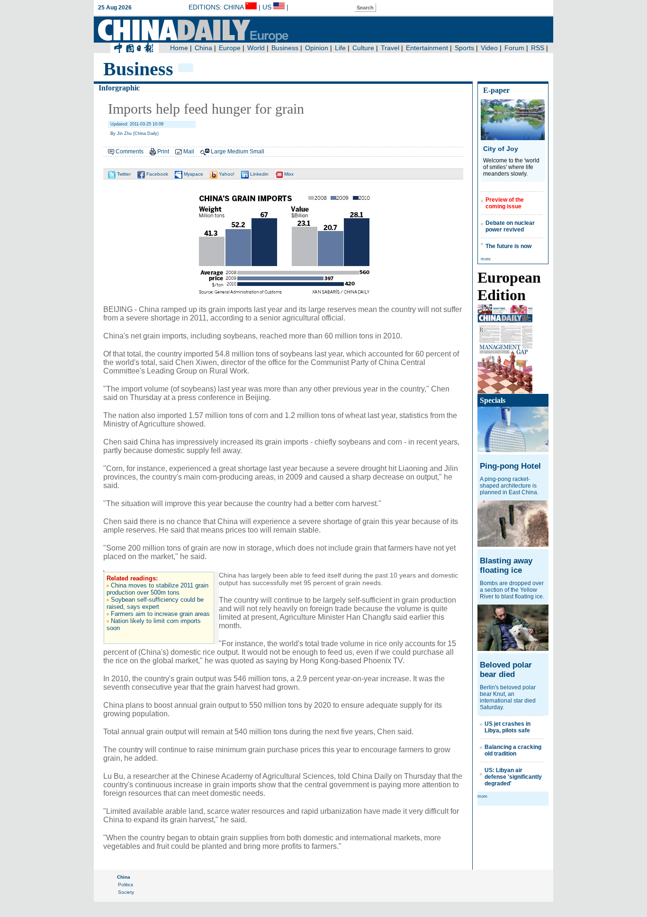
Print (163, 151)
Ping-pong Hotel (510, 466)
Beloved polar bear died (506, 669)
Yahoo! (225, 174)
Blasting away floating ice (506, 565)
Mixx (288, 174)
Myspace (192, 174)
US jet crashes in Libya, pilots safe (507, 727)
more (486, 259)
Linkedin (259, 174)
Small (257, 151)
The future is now (508, 246)
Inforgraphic (119, 88)
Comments (130, 151)
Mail (188, 151)
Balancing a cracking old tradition (513, 750)
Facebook (156, 174)
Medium (237, 151)
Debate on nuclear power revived (510, 226)
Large (218, 151)
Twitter (123, 174)
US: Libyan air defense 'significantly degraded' (513, 777)
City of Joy (500, 148)
